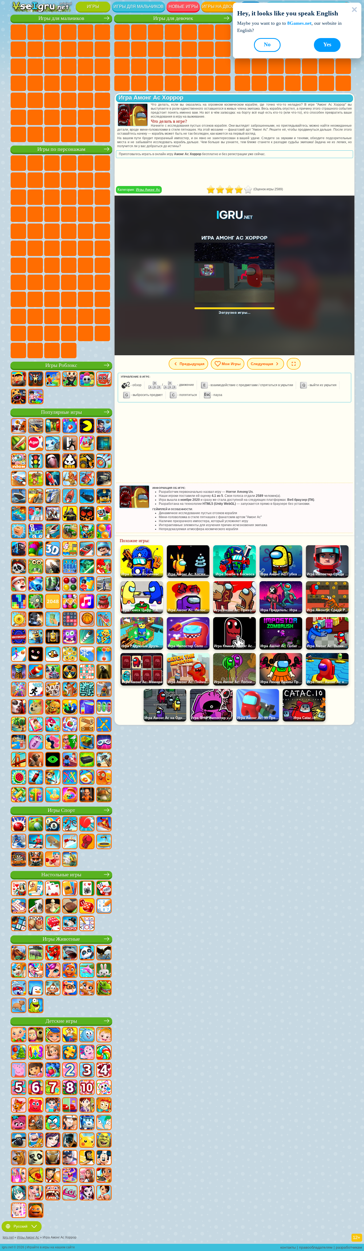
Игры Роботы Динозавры (102, 66)
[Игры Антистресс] (104, 637)
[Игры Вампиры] (18, 707)
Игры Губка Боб (35, 163)
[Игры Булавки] (87, 777)
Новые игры (183, 6)
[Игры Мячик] (87, 619)
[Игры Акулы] (70, 953)
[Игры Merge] (70, 707)
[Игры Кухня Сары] (87, 1105)
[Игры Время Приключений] (35, 1140)
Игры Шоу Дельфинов (68, 197)
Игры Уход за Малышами (139, 83)
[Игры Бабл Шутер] (104, 654)
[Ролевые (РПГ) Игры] (104, 426)
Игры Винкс (206, 83)
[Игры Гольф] (35, 824)
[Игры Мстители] (70, 1158)
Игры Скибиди (18, 316)
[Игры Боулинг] (18, 824)
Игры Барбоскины (52, 214)
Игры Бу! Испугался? (85, 333)
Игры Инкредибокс (18, 333)
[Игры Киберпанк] (70, 514)
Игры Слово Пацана (52, 299)
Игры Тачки (102, 197)
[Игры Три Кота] (18, 1105)
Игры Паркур (18, 117)
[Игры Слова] (70, 654)
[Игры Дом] (87, 1175)
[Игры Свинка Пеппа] (18, 1070)
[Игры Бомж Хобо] (87, 1158)
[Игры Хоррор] (35, 654)
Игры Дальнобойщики (102, 117)
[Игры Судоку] (104, 906)
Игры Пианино (189, 83)
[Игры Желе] (104, 777)
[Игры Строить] (87, 742)
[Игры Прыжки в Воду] (70, 842)
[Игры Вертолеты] (87, 479)
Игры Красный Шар (35, 180)
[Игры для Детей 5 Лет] (18, 1088)
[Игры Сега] (70, 567)
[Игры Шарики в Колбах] (104, 707)
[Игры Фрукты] (18, 777)
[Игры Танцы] (70, 1175)
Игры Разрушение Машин (85, 134)
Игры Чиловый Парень (52, 333)
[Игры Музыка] (87, 602)
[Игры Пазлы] (70, 1052)
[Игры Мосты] (18, 760)
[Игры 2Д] (70, 549)
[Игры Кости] (53, 924)
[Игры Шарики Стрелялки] (70, 426)
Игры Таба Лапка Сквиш (222, 83)
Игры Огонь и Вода (155, 32)
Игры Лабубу (35, 350)
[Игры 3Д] (53, 549)
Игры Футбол (35, 32)
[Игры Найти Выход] (104, 444)
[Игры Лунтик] (87, 1052)
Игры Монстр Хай (206, 32)
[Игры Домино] (18, 906)
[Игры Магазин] (18, 1175)
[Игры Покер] (104, 889)
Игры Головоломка (35, 299)
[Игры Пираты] (18, 567)
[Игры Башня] (18, 672)
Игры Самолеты (35, 117)
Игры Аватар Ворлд (102, 282)
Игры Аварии (52, 49)
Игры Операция (189, 66)
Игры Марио (85, 214)
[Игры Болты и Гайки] (87, 725)
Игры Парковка (18, 32)
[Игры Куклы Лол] (70, 1193)
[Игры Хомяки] (70, 988)
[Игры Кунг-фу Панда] (35, 1158)
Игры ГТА (68, 83)
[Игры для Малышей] (18, 1035)
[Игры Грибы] (104, 795)
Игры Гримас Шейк (35, 316)
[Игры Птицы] (104, 953)
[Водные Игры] (53, 795)
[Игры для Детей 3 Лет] (87, 1070)
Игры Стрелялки (68, 100)
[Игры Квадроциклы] (53, 672)
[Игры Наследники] (53, 1140)
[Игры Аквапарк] (87, 444)
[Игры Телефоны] (35, 725)
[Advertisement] (234, 172)
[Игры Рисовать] (104, 1088)
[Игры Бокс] (87, 842)
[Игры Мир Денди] (87, 379)
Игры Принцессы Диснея (222, 66)
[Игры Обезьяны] (53, 988)
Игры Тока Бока (85, 282)
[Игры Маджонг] (35, 889)
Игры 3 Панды (85, 197)
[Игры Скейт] (53, 842)
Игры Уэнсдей (68, 299)
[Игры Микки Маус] (104, 1158)
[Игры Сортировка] (87, 707)
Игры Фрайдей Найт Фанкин (102, 299)
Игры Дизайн (155, 83)
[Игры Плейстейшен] (70, 690)
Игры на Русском (259, 66)
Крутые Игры (309, 83)
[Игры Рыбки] (70, 971)
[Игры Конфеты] (104, 1052)
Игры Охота (85, 100)
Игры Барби (172, 32)
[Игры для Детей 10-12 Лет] (87, 1088)
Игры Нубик (18, 282)
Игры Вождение (68, 117)
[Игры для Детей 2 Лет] (70, 1070)
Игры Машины (35, 49)
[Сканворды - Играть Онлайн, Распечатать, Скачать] (87, 672)
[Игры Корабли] (18, 496)
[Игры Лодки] (70, 496)
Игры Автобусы (18, 100)
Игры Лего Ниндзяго (85, 163)
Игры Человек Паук (102, 214)
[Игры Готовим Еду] (104, 1175)
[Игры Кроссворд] (35, 531)
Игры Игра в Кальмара (35, 265)
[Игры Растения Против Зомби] (35, 602)
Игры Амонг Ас (102, 248)
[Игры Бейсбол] (70, 859)
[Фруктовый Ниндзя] (18, 444)
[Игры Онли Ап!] (104, 690)
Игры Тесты (189, 32)
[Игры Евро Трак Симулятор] (35, 619)
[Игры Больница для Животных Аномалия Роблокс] (18, 397)
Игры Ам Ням (52, 197)
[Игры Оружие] (53, 567)
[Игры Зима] (87, 654)
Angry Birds (35, 197)
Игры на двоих (220, 6)
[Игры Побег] (70, 444)
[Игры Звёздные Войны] (87, 567)
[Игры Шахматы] (53, 906)
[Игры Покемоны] (87, 1140)
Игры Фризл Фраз (18, 231)
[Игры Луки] (104, 461)
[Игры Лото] (35, 924)
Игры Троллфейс (52, 180)
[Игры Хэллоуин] (87, 514)
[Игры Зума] (35, 549)
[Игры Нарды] (87, 906)
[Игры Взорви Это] (53, 444)
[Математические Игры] (35, 1052)
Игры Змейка (259, 83)
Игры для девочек (173, 18)
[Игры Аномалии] (53, 760)
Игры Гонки (35, 66)
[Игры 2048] (53, 602)
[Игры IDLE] (53, 777)
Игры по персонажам (61, 149)
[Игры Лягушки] (35, 1006)
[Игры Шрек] (104, 1140)
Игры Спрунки (102, 316)
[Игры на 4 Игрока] (53, 426)
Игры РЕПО (102, 333)
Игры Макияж (206, 66)
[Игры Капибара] (18, 1006)
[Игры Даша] (35, 1070)
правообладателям (316, 1247)
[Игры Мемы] (35, 707)
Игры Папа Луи (222, 49)
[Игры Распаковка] (70, 795)
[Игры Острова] (18, 725)
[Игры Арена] (70, 479)
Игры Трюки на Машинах (242, 83)
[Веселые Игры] (35, 1211)
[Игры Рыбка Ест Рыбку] (53, 725)
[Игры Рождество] (18, 1052)
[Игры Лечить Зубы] (53, 1193)
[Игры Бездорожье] (104, 479)
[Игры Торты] (104, 602)
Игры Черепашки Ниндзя (68, 231)
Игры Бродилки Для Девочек (222, 32)
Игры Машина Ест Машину (52, 83)
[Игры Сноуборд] (104, 824)
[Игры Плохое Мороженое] (70, 461)
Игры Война (85, 117)
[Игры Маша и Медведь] (35, 1035)
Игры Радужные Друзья (68, 282)
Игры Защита (343, 83)
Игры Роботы (68, 66)
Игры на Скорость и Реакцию (343, 66)
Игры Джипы (102, 100)
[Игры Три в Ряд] (35, 584)
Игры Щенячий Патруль (52, 163)
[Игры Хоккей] (35, 842)
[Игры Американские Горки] (104, 619)
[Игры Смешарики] (87, 1035)
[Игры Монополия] (70, 924)
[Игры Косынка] (70, 889)
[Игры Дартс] (18, 859)
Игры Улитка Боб (18, 180)
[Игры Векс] (35, 690)
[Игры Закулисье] (104, 672)
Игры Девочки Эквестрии (139, 32)
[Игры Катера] (87, 549)
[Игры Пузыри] (53, 1070)
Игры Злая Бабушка (85, 180)
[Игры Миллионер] (18, 637)
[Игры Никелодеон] (18, 461)
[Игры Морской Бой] (18, 514)
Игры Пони (122, 32)
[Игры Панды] (87, 953)
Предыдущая (192, 364)
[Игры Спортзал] (53, 859)
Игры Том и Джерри (18, 248)
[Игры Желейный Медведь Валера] (35, 1105)
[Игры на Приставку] (104, 742)
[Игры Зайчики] (104, 971)
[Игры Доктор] (35, 514)
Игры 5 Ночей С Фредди (102, 163)
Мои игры (231, 364)
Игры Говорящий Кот (68, 163)
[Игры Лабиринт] (87, 690)
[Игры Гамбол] (53, 1123)
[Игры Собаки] (18, 971)
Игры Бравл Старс (18, 265)
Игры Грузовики (102, 49)
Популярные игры (61, 412)
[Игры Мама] (104, 1193)
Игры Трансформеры (85, 316)
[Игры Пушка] (35, 672)
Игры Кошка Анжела (139, 49)
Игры (93, 6)
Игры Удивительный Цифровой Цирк (68, 316)
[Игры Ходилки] (18, 654)
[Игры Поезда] (53, 496)
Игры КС (18, 134)
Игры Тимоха (35, 333)
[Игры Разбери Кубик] (18, 531)
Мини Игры (326, 66)
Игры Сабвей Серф (18, 197)
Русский (20, 1226)
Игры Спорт (61, 810)
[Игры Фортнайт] (53, 514)
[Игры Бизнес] (53, 619)
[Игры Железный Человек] (53, 1158)
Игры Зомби (85, 32)
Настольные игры (61, 875)
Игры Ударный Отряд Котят (68, 214)
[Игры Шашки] (70, 906)
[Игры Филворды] (70, 619)
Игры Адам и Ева (52, 231)
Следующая (262, 364)
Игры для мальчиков (139, 6)
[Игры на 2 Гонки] (18, 479)
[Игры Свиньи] (35, 953)
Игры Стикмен (85, 49)
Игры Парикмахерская (189, 49)
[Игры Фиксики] (104, 1105)
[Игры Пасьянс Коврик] (35, 906)
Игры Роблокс (61, 365)
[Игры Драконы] (53, 953)
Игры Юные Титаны (35, 248)
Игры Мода (122, 83)
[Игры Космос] (53, 479)
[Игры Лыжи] (18, 842)
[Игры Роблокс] (18, 379)
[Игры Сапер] (18, 924)
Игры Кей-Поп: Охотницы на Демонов (68, 350)
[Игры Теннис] (87, 824)
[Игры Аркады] (87, 426)
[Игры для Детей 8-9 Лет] (70, 1088)
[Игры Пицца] (35, 1175)
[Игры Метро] (18, 549)
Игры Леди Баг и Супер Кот (68, 180)
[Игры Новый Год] (18, 584)
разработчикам (349, 1247)
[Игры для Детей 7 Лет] (53, 1088)
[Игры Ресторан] (53, 1175)
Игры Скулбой (52, 282)
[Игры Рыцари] (53, 707)
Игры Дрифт (102, 83)
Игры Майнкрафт (18, 49)
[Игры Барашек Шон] (18, 1140)
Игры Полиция (85, 66)
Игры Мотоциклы (68, 49)
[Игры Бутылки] (35, 777)
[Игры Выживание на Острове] (104, 760)
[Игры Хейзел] (104, 1035)
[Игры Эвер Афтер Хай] (87, 1193)
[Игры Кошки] (87, 988)
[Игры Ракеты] (87, 637)
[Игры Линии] (70, 584)
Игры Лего (102, 180)
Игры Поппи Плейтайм (52, 350)
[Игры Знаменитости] (18, 1211)
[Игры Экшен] (18, 426)
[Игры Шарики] (104, 531)
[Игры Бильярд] (53, 824)
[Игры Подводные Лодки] (87, 496)
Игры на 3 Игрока (293, 83)
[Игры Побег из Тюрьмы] (18, 742)
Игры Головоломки (276, 83)
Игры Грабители (35, 83)
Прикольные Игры (309, 66)
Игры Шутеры (35, 100)
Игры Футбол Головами (52, 117)
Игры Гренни (85, 265)
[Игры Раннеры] (35, 637)
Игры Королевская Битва (102, 32)
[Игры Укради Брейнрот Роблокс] (70, 379)
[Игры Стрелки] (35, 795)
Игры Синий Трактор (52, 248)
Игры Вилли (18, 163)
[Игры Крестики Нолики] (87, 924)
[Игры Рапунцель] (53, 1052)
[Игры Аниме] (18, 1193)
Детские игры (61, 1021)
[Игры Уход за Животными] (35, 971)
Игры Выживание (18, 83)
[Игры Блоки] (87, 584)
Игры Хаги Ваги (102, 265)
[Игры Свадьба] (35, 1193)
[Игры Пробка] (18, 795)
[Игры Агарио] (35, 444)
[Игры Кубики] (104, 514)
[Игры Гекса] (53, 742)
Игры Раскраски (122, 49)
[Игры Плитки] (70, 725)
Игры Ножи (276, 66)
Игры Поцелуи (206, 49)
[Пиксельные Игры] (87, 531)
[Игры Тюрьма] (87, 795)
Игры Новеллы (139, 66)
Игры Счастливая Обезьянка (102, 231)
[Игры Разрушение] (18, 619)
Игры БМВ (35, 134)
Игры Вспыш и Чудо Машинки (18, 214)
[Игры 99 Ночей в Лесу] (35, 379)
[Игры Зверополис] (35, 1123)
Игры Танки (68, 32)
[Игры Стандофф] (35, 760)
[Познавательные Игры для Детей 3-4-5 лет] (70, 1035)
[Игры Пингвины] (35, 988)
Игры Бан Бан (85, 299)
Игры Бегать (52, 100)
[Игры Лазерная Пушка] (35, 567)
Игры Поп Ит (293, 66)
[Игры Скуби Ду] (18, 1158)
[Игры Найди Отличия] (70, 1105)
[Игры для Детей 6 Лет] (35, 1088)
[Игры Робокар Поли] (87, 1123)
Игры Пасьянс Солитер (242, 66)
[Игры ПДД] (35, 461)
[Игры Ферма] (104, 567)
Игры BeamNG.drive (68, 134)
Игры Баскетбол (326, 83)
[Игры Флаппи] (53, 654)
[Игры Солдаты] (104, 549)
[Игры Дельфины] (87, 971)
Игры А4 (52, 265)
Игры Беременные (122, 66)
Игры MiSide (68, 333)
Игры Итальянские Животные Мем (18, 350)
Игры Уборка (172, 83)
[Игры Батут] (104, 842)
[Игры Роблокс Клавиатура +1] (35, 397)
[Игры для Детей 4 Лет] (104, 1070)
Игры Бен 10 (35, 231)
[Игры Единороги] (53, 971)
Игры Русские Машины (85, 83)
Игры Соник (35, 214)
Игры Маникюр (172, 66)
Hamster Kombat (52, 316)
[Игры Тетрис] (18, 602)
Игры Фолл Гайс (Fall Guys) (68, 248)
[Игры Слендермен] (53, 461)
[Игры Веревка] (70, 777)
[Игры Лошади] (18, 953)
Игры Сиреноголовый (85, 248)
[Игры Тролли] (18, 1123)
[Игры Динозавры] (104, 988)
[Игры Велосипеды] (70, 824)
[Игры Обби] (53, 379)
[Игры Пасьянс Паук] (87, 889)
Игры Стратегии (52, 32)
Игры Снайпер (52, 66)
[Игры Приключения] (35, 479)
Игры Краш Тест (52, 134)
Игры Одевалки (172, 49)
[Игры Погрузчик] (87, 461)
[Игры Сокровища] (70, 602)
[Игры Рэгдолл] (104, 725)
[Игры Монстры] (70, 637)
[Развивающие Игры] (53, 1035)
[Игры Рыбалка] (53, 531)
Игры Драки (18, 66)
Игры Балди (68, 265)
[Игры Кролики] (18, 988)
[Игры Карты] (53, 889)
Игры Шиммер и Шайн (85, 231)
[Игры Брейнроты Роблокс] (104, 379)
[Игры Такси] (35, 496)
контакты (288, 1247)
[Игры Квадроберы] (35, 859)
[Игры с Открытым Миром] (104, 584)
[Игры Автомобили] (35, 426)
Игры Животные (61, 939)
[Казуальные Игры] (18, 690)
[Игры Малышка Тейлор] (53, 1105)
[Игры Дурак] (18, 889)
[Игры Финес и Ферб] (104, 1123)
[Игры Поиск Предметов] (53, 584)
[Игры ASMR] (35, 742)
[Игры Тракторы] (70, 531)
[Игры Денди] (53, 637)
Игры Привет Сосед (35, 282)
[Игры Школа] (70, 742)
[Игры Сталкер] (70, 672)
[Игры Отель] (70, 760)
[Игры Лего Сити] (104, 496)
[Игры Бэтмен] (70, 1140)
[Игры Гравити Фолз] (70, 1123)
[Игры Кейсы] (87, 760)
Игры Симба (18, 299)
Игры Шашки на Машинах (102, 134)
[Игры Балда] (53, 690)
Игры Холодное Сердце (155, 49)
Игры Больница (155, 66)
